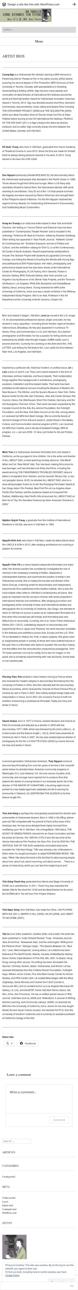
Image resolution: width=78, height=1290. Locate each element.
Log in (5, 1201)
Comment (59, 1119)
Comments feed (9, 1209)
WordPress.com (9, 1212)
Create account (8, 1197)
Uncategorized (8, 1176)
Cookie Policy (12, 1275)
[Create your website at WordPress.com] (39, 4)
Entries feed (7, 1205)
